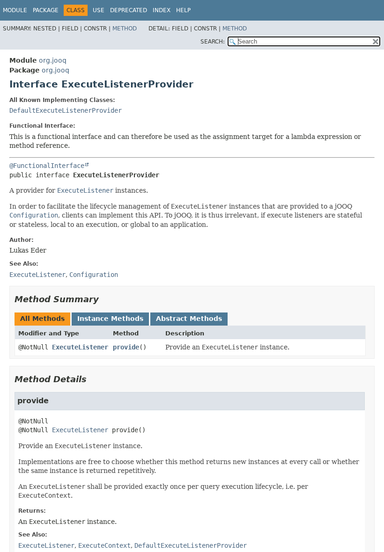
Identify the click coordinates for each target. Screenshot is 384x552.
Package (46, 10)
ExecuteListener (80, 347)
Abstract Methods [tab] (189, 318)
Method (124, 28)
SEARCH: (212, 41)
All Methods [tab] (42, 318)
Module (15, 10)
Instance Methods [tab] (110, 318)
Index (161, 10)
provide (126, 347)
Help (183, 10)
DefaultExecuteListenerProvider (65, 110)
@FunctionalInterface (46, 165)
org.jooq (52, 60)
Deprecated (128, 10)
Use (98, 10)
